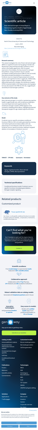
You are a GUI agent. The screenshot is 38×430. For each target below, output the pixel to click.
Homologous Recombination (24, 374)
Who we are (23, 397)
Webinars (4, 370)
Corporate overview (26, 404)
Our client (23, 407)
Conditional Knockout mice (8, 359)
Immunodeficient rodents (9, 342)
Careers (22, 402)
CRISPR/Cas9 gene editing (28, 388)
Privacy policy (33, 410)
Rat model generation (26, 345)
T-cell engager (6, 399)
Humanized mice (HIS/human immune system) (8, 346)
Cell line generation (26, 347)
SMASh (22, 385)
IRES (21, 377)
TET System (23, 383)
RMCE (22, 368)
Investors (23, 399)
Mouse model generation (27, 342)
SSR (21, 370)
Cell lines (4, 355)
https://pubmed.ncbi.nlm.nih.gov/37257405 (15, 48)
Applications (5, 397)
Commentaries (6, 375)
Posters (4, 368)
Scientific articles (7, 373)
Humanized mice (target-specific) (9, 352)
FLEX (21, 380)
